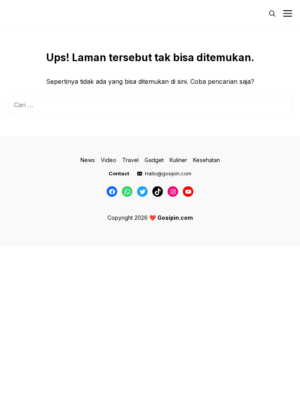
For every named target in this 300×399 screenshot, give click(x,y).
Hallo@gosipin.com (168, 173)
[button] (272, 13)
